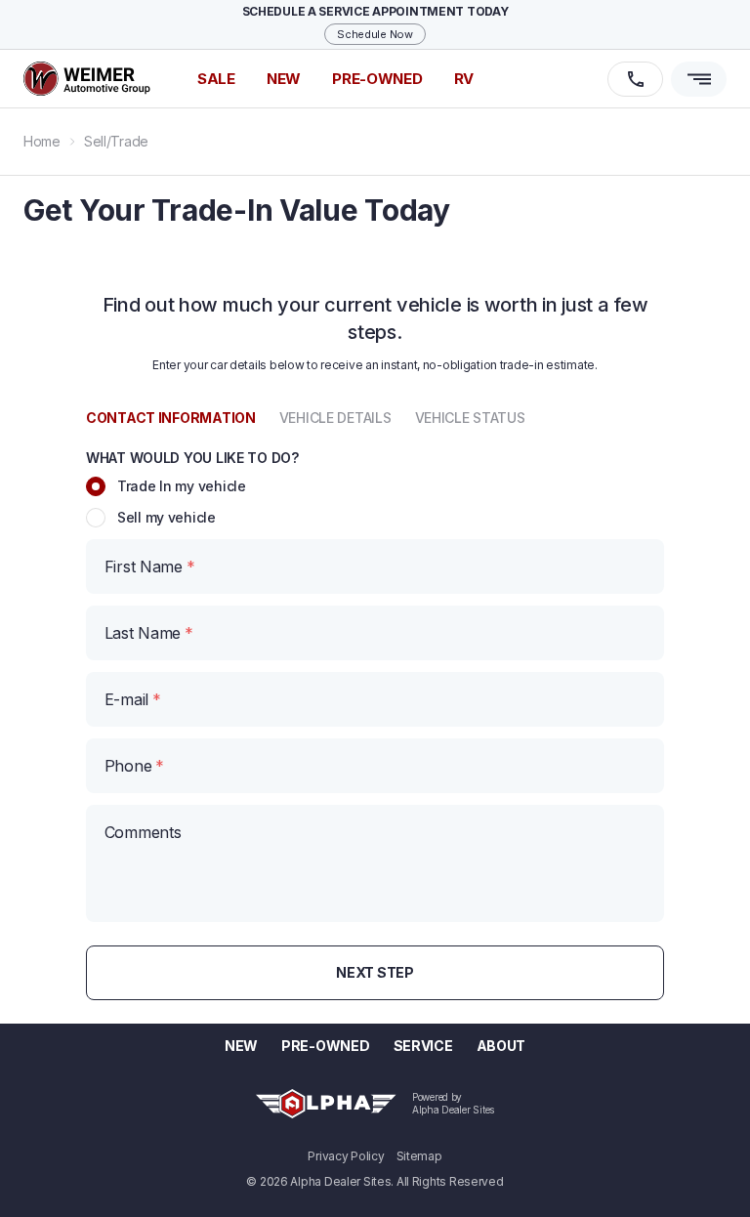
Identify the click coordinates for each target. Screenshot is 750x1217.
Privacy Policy (346, 1156)
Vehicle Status (470, 417)
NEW (284, 78)
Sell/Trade (116, 141)
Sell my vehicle (166, 517)
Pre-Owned (325, 1045)
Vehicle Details (335, 417)
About (501, 1045)
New (241, 1045)
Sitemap (419, 1156)
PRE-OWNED (377, 78)
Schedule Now (375, 34)
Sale (216, 78)
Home (42, 141)
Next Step (374, 972)
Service (423, 1045)
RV (464, 78)
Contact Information (171, 417)
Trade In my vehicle (181, 486)
